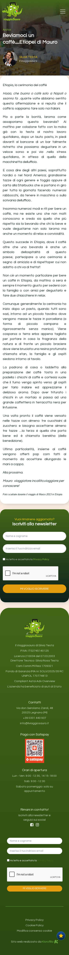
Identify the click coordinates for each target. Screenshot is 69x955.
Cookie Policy (35, 925)
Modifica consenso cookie (34, 930)
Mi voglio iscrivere (34, 588)
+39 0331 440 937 (34, 717)
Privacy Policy (41, 559)
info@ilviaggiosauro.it (34, 723)
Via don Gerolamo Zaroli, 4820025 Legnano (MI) (34, 710)
